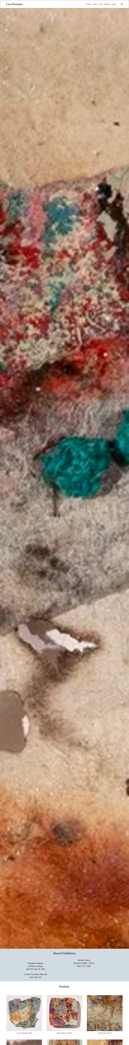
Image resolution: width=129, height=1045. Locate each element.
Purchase (107, 4)
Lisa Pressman (14, 4)
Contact (113, 4)
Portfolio (89, 4)
